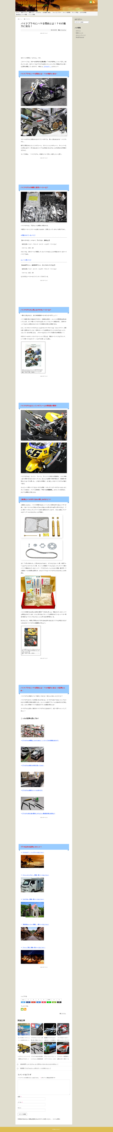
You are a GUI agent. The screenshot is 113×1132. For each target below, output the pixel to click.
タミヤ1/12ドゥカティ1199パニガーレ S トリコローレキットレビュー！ (63, 1040)
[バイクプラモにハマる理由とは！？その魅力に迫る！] (38, 1002)
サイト (19, 1108)
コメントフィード (81, 35)
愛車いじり (31, 12)
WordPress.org (80, 37)
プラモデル (38, 12)
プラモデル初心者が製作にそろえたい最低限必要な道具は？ (37, 1059)
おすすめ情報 (83, 12)
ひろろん (63, 1013)
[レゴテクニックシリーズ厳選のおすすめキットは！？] (24, 1048)
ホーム (17, 12)
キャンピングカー (57, 12)
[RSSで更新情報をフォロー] (93, 2)
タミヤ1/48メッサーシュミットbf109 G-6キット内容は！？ (24, 1040)
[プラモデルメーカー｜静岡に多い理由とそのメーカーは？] (37, 1029)
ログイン (78, 30)
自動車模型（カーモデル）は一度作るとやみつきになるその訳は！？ (39, 1064)
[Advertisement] (44, 45)
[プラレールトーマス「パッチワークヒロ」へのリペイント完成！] (50, 1048)
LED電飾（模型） (47, 12)
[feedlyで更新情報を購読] (90, 2)
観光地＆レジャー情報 (21, 14)
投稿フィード (79, 33)
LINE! (48, 999)
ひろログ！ (24, 2)
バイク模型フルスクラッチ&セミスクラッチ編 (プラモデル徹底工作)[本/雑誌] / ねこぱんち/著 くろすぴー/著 (31, 650)
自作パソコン (24, 12)
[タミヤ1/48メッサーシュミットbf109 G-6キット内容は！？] (24, 1029)
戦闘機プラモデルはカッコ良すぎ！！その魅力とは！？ (50, 1040)
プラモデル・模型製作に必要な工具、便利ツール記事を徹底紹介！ (63, 1059)
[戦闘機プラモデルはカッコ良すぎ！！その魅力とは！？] (50, 1029)
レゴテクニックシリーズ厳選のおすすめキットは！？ (24, 1059)
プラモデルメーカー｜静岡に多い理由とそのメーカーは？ (37, 1040)
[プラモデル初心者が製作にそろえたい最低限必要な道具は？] (37, 1048)
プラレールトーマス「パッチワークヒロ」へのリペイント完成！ (50, 1059)
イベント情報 (31, 14)
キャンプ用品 (75, 12)
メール (20, 1102)
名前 (20, 1096)
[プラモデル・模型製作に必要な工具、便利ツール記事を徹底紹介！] (63, 1048)
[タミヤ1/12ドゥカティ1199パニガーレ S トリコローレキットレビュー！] (63, 1029)
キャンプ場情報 (66, 12)
